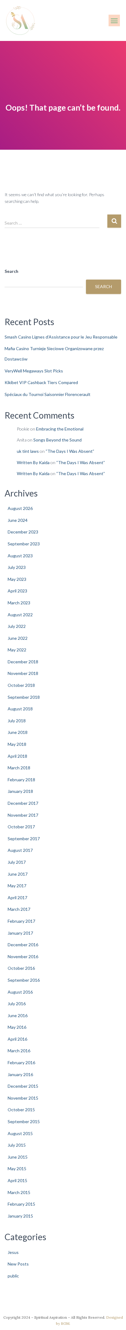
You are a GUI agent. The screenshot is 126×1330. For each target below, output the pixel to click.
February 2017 (21, 921)
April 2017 (17, 897)
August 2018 (20, 708)
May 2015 (17, 1168)
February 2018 (21, 779)
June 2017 (18, 874)
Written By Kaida (33, 462)
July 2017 (17, 862)
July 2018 (17, 720)
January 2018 (20, 791)
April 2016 (17, 1039)
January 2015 (20, 1215)
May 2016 (17, 1027)
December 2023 (23, 531)
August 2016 (20, 992)
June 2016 (18, 1015)
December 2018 (23, 661)
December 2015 (23, 1086)
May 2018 (17, 744)
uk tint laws (28, 451)
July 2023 (17, 567)
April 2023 (17, 590)
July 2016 (17, 1003)
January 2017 (20, 933)
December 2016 (23, 944)
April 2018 (17, 756)
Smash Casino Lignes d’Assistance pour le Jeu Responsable (61, 336)
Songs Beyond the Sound (57, 439)
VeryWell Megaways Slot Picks (34, 370)
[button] (114, 20)
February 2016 (21, 1062)
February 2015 (21, 1204)
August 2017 (20, 850)
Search (11, 271)
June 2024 (18, 520)
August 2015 (20, 1133)
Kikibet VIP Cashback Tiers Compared (41, 382)
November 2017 (23, 815)
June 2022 (18, 638)
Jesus (13, 1252)
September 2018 (24, 697)
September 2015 (24, 1121)
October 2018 (21, 685)
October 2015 (21, 1109)
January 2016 (20, 1074)
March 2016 (19, 1050)
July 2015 (17, 1145)
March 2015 (19, 1192)
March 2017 (19, 909)
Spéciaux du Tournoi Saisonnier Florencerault (48, 394)
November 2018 (23, 673)
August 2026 (20, 508)
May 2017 (17, 885)
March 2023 (19, 602)
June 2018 (18, 732)
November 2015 (23, 1098)
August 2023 (20, 555)
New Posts (18, 1263)
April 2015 (17, 1180)
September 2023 (24, 543)
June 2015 (18, 1157)
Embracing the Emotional (59, 428)
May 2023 (17, 579)
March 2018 (19, 767)
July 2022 (17, 626)
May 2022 (17, 649)
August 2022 (20, 614)
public (13, 1275)
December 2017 (23, 803)
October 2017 (21, 826)
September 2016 (24, 980)
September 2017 (24, 838)
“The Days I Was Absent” (70, 451)
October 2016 (21, 968)
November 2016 (23, 956)
